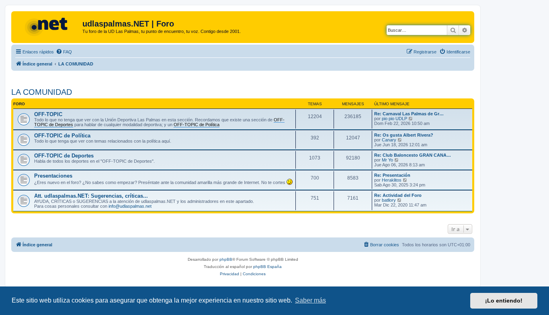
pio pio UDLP (394, 118)
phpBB (225, 259)
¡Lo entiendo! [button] (503, 300)
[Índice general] (47, 26)
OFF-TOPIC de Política (62, 136)
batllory (389, 200)
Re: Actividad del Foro (398, 195)
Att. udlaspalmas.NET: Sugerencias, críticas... (91, 196)
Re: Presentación (392, 175)
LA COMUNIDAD (41, 92)
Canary (389, 139)
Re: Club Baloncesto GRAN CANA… (412, 155)
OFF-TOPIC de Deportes (64, 156)
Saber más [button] (310, 300)
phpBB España (267, 266)
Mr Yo (387, 160)
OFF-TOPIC (48, 114)
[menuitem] (64, 52)
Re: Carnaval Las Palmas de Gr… (409, 113)
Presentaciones (53, 176)
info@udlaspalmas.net (130, 206)
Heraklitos (392, 180)
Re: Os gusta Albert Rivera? (403, 135)
